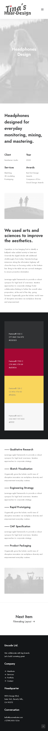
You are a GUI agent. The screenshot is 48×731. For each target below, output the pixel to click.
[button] (42, 9)
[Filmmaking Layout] (24, 618)
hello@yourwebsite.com (13, 717)
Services (10, 674)
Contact (10, 681)
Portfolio (10, 677)
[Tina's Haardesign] (17, 9)
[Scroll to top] (43, 726)
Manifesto (11, 671)
